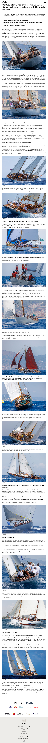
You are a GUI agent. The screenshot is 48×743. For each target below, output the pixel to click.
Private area (24, 733)
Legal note (24, 731)
